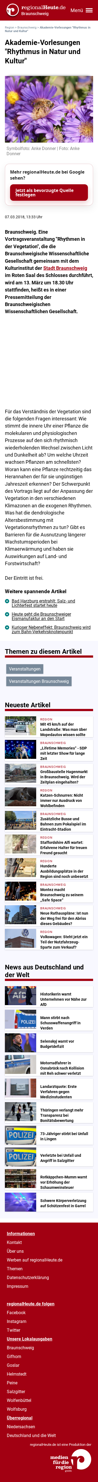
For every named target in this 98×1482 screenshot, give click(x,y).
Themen (15, 1268)
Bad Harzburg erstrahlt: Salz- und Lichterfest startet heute (43, 603)
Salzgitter (16, 1391)
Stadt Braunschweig (65, 268)
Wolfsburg (17, 1409)
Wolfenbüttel (19, 1400)
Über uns (15, 1251)
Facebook (16, 1312)
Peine (12, 1382)
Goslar (13, 1365)
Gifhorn (14, 1356)
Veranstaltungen (25, 669)
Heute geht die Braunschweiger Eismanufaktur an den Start (41, 616)
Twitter (13, 1330)
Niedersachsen (21, 1426)
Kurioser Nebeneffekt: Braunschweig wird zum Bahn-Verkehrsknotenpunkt (51, 629)
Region (9, 27)
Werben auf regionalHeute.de (34, 1260)
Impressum (17, 1286)
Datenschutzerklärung (28, 1277)
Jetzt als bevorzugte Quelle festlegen (45, 192)
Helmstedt (16, 1374)
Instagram (16, 1321)
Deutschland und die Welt (31, 1435)
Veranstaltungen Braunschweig (39, 681)
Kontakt (14, 1242)
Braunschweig (26, 27)
